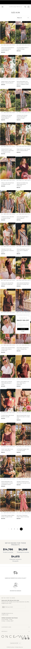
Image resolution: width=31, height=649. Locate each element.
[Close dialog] (29, 316)
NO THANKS (22, 331)
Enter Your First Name (20, 322)
